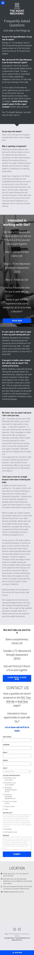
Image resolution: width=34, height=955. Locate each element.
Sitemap (17, 936)
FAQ (23, 697)
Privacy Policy (24, 934)
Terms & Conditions (14, 934)
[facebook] (14, 929)
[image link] (17, 5)
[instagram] (19, 929)
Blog (6, 934)
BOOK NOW (17, 321)
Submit (17, 854)
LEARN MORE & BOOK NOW (17, 678)
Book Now (23, 701)
